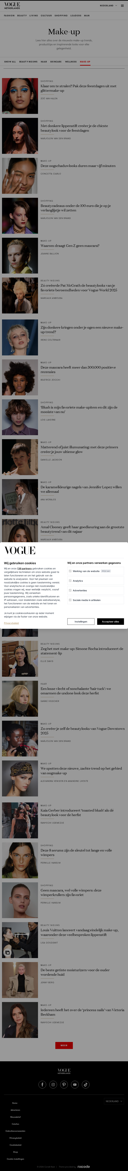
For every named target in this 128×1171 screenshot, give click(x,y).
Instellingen (81, 621)
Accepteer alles (110, 621)
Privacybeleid (11, 622)
